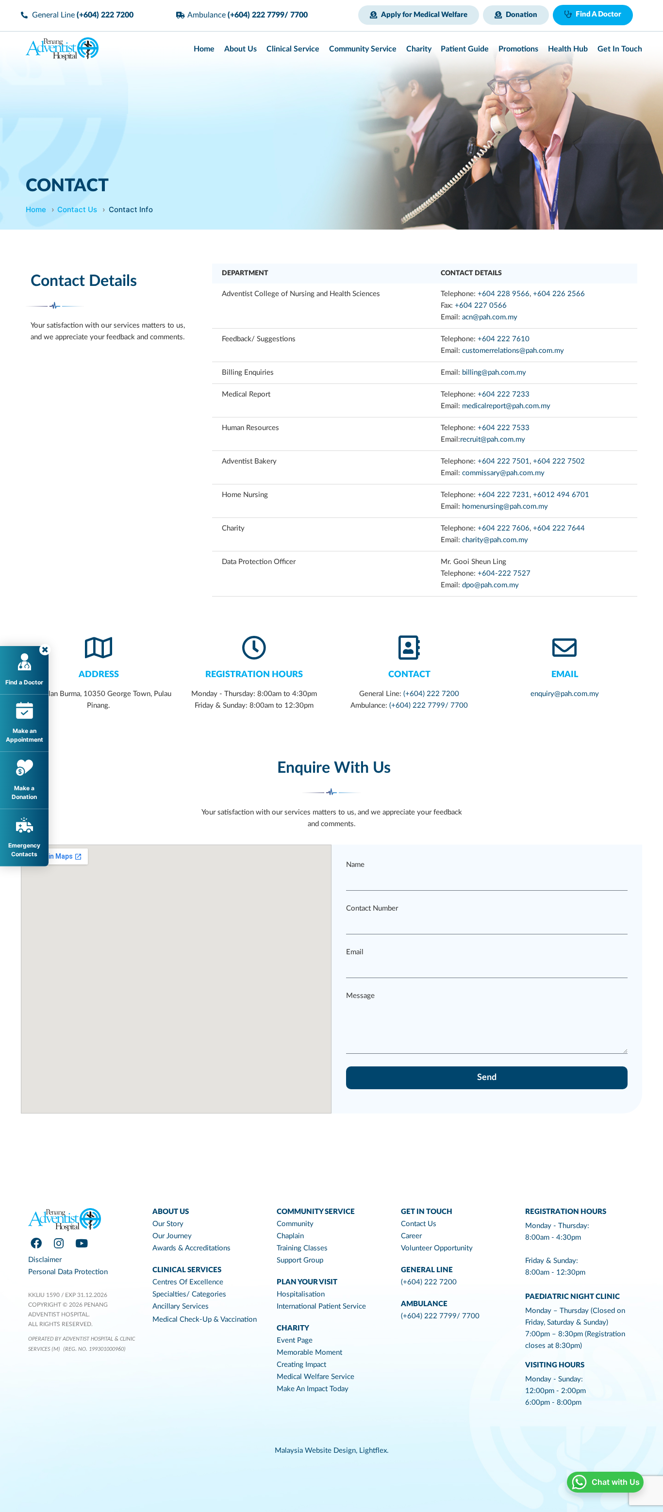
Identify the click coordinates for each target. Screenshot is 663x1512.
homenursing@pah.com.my (505, 506)
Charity (293, 1328)
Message (360, 995)
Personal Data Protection (68, 1272)
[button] (418, 15)
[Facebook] (36, 1243)
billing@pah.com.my (494, 372)
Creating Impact (301, 1364)
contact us (418, 1224)
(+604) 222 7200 (430, 694)
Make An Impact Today (312, 1389)
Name (355, 864)
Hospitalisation (301, 1294)
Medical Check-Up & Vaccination (204, 1319)
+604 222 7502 (559, 461)
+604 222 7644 (559, 528)
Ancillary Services (180, 1306)
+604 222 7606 (504, 528)
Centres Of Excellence (187, 1282)
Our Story (167, 1224)
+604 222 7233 (504, 394)
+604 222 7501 (504, 461)
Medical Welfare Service (315, 1376)
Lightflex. (374, 1450)
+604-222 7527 (504, 573)
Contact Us (77, 209)
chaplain (290, 1236)
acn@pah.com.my (489, 317)
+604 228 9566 (504, 294)
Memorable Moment (309, 1352)
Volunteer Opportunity (437, 1248)
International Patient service (321, 1306)
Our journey (172, 1236)
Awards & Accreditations (191, 1248)
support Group (300, 1260)
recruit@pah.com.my (492, 439)
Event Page (295, 1340)
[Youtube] (81, 1243)
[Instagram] (58, 1243)
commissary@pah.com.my (503, 473)
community (295, 1224)
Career (411, 1236)
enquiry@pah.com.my (564, 694)
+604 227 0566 (481, 305)
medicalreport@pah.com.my (506, 406)
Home (36, 209)
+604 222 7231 (504, 494)
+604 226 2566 (560, 294)
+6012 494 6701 (561, 494)
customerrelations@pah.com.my (513, 350)
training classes (302, 1248)
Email (564, 674)
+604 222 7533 (504, 428)
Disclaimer (45, 1259)
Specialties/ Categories (189, 1294)
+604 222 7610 (504, 339)
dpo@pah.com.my (490, 585)
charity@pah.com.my (495, 540)
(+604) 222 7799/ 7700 (428, 705)
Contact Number (372, 908)
